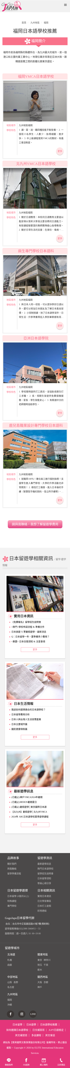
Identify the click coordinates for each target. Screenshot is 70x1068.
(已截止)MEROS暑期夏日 (24, 802)
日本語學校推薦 (48, 1024)
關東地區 (42, 954)
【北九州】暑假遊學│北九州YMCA (29, 812)
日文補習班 (38, 1030)
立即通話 (61, 1065)
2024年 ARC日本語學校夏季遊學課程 (30, 817)
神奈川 (47, 960)
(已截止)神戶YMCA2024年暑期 (26, 797)
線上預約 (44, 1065)
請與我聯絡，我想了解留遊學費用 (35, 524)
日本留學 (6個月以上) (18, 896)
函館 (9, 965)
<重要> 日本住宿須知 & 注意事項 (28, 641)
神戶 (39, 987)
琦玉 (39, 965)
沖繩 (9, 1004)
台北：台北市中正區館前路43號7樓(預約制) (27, 924)
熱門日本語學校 (45, 868)
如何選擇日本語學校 (17, 1030)
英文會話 (50, 1035)
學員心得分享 (44, 883)
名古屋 (10, 987)
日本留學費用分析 (20, 714)
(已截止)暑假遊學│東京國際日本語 (29, 807)
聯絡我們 (9, 1065)
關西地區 (42, 977)
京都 (46, 982)
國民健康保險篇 (19, 729)
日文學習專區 (44, 901)
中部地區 (12, 977)
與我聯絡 (11, 868)
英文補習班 (21, 1035)
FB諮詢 (26, 1065)
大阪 (39, 982)
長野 (16, 982)
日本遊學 (31, 1024)
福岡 (9, 1000)
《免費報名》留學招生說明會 (26, 622)
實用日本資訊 (44, 896)
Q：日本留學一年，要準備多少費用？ (30, 636)
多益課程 (36, 1035)
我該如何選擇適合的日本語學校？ (28, 709)
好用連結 (42, 911)
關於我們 (11, 864)
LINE (33, 1014)
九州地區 (12, 994)
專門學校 (11, 906)
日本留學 (17, 1024)
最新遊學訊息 (44, 864)
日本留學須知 (44, 878)
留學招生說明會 (45, 873)
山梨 (9, 982)
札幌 (9, 960)
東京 (39, 960)
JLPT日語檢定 (56, 1030)
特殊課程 (11, 901)
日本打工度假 (44, 906)
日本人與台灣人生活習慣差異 (26, 719)
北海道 (11, 954)
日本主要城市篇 (19, 724)
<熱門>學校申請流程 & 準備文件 (27, 627)
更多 (60, 151)
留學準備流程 (14, 873)
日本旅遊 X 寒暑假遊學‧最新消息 (28, 632)
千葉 (46, 965)
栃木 (39, 970)
